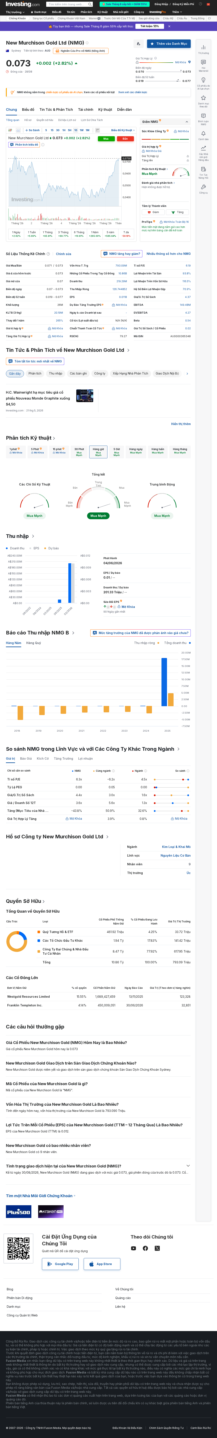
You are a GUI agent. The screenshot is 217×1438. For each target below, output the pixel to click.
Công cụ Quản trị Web (22, 1315)
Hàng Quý (33, 643)
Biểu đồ (28, 109)
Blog (10, 1289)
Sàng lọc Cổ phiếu (43, 18)
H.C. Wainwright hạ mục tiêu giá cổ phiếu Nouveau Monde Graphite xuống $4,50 (38, 398)
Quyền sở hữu (44, 120)
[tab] (16, 452)
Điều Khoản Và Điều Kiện (127, 1428)
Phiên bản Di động (19, 1298)
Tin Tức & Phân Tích (56, 109)
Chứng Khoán (17, 18)
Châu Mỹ (168, 18)
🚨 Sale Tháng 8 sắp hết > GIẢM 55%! (124, 4)
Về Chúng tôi (124, 1289)
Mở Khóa (180, 62)
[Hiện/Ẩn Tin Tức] (97, 130)
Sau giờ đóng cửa (149, 18)
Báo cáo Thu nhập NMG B (37, 633)
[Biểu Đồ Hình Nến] (10, 130)
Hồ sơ (27, 120)
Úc (189, 873)
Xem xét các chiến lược (132, 92)
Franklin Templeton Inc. (24, 1005)
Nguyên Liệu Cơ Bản (176, 855)
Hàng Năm (13, 643)
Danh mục (14, 1306)
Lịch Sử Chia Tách (92, 120)
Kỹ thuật (105, 109)
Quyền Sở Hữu (23, 901)
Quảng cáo (123, 1298)
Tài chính (85, 109)
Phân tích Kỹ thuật (28, 438)
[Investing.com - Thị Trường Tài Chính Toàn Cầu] (22, 4)
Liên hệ (120, 1306)
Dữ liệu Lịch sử (67, 120)
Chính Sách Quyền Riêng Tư (166, 1428)
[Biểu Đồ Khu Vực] (18, 130)
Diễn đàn (124, 109)
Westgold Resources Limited (28, 996)
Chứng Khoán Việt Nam (71, 18)
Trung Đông (197, 18)
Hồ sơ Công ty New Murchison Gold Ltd (54, 836)
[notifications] (200, 4)
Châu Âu (182, 18)
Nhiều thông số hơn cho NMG (169, 253)
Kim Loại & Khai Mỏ (176, 847)
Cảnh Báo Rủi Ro (201, 1428)
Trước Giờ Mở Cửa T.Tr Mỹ (119, 18)
